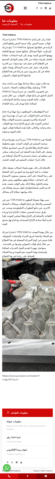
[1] (25, 8)
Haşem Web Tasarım (43, 471)
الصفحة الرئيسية (9, 24)
